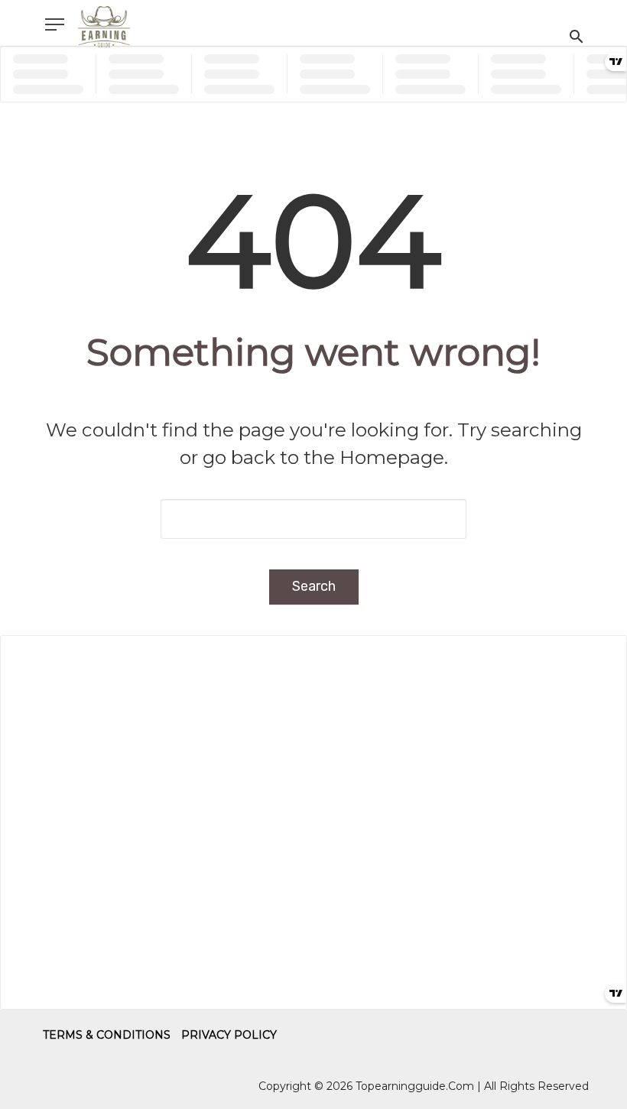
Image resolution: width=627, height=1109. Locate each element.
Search (314, 586)
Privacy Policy (229, 1035)
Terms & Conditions (107, 1035)
